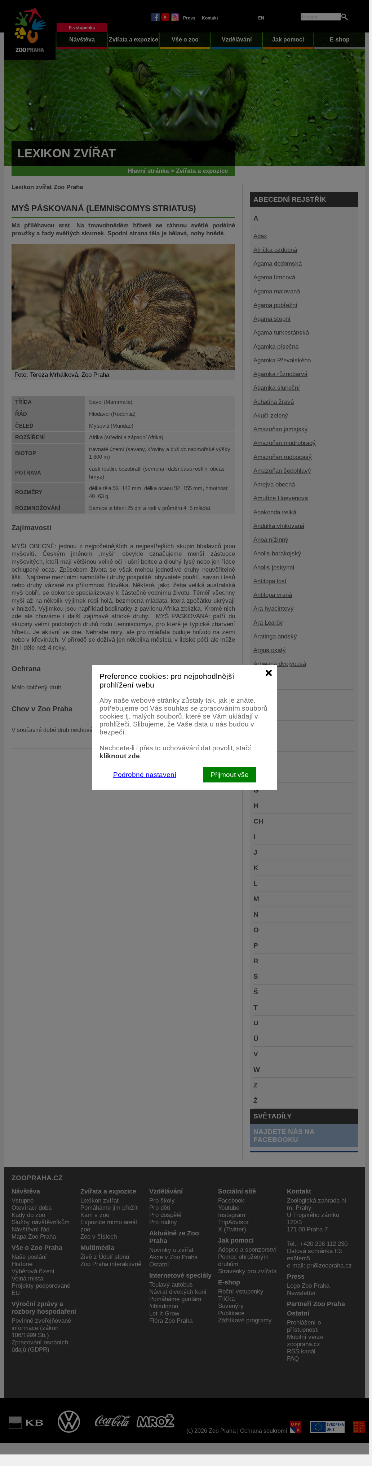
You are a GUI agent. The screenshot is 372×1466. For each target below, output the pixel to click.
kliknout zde (119, 756)
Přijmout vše (230, 774)
